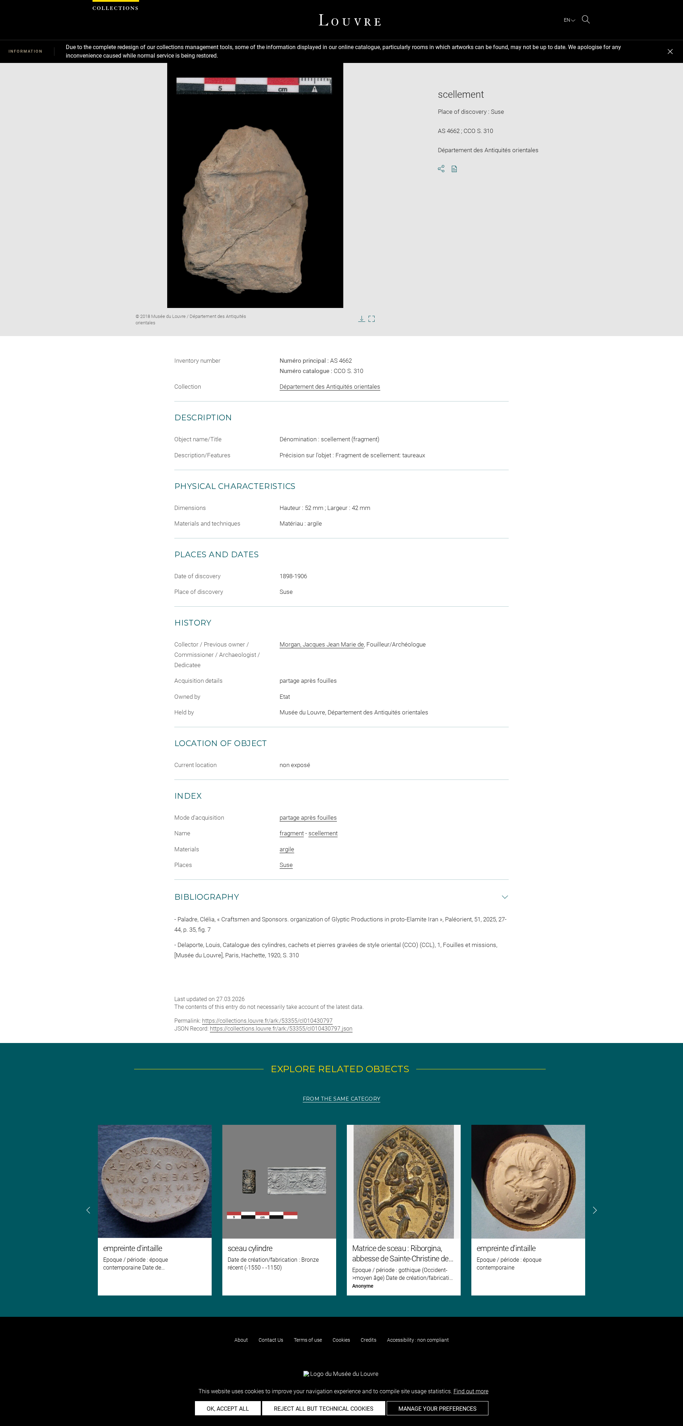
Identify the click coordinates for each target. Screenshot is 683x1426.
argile (287, 849)
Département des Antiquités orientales (330, 386)
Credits (368, 1340)
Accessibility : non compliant (418, 1340)
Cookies (341, 1340)
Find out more (471, 1391)
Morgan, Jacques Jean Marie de (322, 644)
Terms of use (308, 1340)
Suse (286, 864)
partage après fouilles (308, 817)
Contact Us (271, 1340)
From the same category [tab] (341, 1099)
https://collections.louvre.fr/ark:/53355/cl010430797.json (281, 1028)
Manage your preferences (437, 1408)
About (241, 1340)
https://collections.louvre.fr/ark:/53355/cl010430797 (267, 1020)
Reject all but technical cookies (324, 1408)
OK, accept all (228, 1408)
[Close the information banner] (670, 51)
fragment (292, 833)
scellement (323, 833)
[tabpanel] (341, 1210)
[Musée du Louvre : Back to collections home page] (349, 20)
